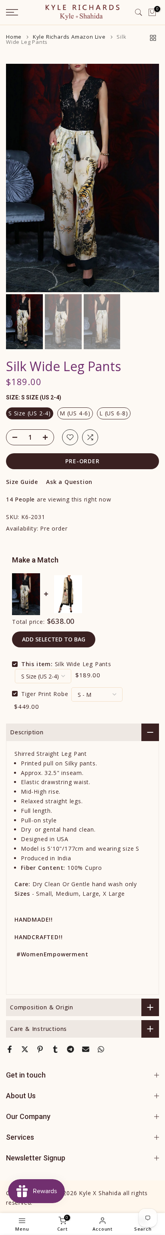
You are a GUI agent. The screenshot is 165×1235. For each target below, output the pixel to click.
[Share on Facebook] (9, 1049)
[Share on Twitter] (24, 1049)
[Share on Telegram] (70, 1049)
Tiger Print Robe (44, 693)
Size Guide (22, 482)
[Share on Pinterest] (40, 1049)
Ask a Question (69, 482)
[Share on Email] (85, 1049)
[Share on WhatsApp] (101, 1049)
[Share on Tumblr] (55, 1049)
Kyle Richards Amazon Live (69, 36)
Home (14, 36)
